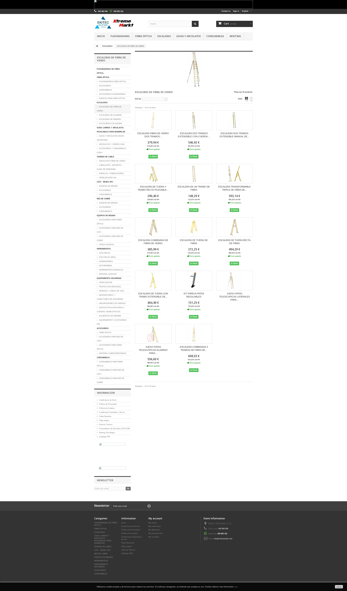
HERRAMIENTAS (104, 249)
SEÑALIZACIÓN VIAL (108, 178)
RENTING (235, 36)
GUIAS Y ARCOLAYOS (188, 36)
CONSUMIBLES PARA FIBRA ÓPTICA (110, 364)
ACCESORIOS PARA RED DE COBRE (110, 238)
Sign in (236, 11)
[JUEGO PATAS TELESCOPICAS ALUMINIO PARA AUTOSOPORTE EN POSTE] (153, 333)
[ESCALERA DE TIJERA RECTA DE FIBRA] (234, 227)
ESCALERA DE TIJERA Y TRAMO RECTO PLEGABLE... (153, 188)
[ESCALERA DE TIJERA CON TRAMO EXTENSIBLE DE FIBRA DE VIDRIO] (153, 280)
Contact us (225, 11)
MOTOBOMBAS (105, 266)
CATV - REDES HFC (105, 182)
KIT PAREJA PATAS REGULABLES (194, 295)
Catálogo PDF (104, 437)
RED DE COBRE (103, 199)
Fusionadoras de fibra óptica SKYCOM (114, 429)
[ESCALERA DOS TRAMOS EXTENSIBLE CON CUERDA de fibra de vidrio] (194, 120)
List (251, 101)
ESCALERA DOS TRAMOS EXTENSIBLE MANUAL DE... (234, 135)
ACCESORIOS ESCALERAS (110, 123)
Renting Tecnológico (107, 433)
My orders (152, 523)
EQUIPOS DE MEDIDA (108, 186)
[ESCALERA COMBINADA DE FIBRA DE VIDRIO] (153, 227)
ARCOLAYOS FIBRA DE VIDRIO (112, 161)
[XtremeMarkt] (119, 22)
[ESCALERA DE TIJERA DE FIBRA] (194, 227)
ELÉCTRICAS (104, 253)
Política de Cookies (107, 408)
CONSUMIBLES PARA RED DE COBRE (110, 380)
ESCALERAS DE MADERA (110, 119)
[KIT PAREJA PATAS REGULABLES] (194, 280)
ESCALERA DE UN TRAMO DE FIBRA (194, 188)
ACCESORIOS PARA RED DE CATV (110, 230)
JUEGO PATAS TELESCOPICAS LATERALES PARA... (234, 296)
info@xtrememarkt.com (223, 539)
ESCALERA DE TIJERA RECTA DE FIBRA (234, 242)
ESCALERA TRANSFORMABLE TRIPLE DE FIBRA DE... (234, 188)
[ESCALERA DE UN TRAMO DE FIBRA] (194, 173)
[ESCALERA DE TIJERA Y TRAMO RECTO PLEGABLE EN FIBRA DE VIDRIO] (153, 173)
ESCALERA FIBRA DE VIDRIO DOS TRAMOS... (153, 135)
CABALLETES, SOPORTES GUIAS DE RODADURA (109, 167)
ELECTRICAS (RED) (107, 257)
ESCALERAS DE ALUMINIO (110, 115)
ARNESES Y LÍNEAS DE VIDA (111, 291)
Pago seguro (104, 420)
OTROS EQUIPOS (106, 245)
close (338, 587)
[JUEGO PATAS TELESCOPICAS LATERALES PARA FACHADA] (234, 280)
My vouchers (153, 537)
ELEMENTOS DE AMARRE (110, 316)
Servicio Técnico (105, 424)
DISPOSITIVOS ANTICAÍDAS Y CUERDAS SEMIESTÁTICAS (111, 310)
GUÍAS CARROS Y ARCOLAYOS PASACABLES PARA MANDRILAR (111, 130)
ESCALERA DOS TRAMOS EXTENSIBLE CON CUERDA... (194, 135)
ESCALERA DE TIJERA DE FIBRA (194, 242)
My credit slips (154, 526)
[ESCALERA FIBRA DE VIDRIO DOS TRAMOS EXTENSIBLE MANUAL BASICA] (153, 120)
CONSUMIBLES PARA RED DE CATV (110, 372)
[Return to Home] (97, 46)
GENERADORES (106, 261)
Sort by (138, 99)
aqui (236, 587)
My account (155, 518)
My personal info (155, 533)
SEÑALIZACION (105, 282)
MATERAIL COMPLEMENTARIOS (112, 353)
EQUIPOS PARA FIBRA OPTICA (112, 98)
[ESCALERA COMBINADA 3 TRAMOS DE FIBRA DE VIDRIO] (194, 333)
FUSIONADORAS (120, 36)
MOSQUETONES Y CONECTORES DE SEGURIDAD (110, 297)
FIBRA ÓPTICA (143, 36)
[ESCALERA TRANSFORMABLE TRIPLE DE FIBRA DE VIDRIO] (234, 173)
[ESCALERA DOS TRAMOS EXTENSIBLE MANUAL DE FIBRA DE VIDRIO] (234, 120)
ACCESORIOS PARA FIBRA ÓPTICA (109, 222)
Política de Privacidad (107, 404)
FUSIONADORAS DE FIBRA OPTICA (108, 71)
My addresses (154, 530)
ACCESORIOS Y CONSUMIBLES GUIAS (111, 150)
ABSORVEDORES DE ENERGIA (112, 303)
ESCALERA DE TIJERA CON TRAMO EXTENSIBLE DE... (153, 295)
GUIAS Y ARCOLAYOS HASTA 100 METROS (110, 138)
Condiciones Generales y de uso (112, 412)
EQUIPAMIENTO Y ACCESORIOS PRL (112, 322)
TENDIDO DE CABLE (105, 157)
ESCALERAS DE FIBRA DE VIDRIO (109, 109)
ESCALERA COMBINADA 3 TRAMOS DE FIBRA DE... (194, 348)
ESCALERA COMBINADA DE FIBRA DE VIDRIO (153, 242)
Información (106, 392)
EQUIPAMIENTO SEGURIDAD (109, 278)
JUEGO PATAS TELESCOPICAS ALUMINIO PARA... (153, 350)
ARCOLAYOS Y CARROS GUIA (112, 144)
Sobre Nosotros (105, 416)
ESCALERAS (164, 36)
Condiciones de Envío (107, 400)
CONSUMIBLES (215, 36)
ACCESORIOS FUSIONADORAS (112, 94)
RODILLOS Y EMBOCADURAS (111, 173)
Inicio (101, 36)
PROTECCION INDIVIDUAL (110, 287)
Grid (246, 101)
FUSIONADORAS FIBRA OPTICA (112, 82)
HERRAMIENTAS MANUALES (111, 270)
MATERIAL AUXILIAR (107, 274)
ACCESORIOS (105, 86)
